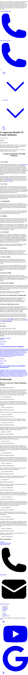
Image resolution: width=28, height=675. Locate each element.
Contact (4, 129)
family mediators (9, 179)
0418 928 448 (25, 320)
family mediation (24, 164)
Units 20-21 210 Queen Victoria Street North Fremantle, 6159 (5, 543)
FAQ (4, 611)
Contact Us (8, 40)
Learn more (2, 338)
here (5, 6)
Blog (4, 127)
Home (4, 72)
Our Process (5, 608)
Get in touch (8, 338)
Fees (4, 126)
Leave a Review (6, 615)
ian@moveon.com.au (4, 603)
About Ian (5, 607)
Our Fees (5, 609)
